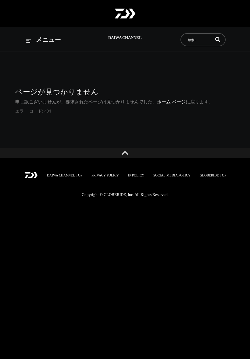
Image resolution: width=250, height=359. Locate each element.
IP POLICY (136, 175)
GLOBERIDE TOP (213, 175)
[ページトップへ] (125, 153)
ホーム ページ (171, 101)
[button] (217, 39)
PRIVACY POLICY (105, 175)
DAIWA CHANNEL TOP (64, 175)
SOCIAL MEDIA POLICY (172, 175)
